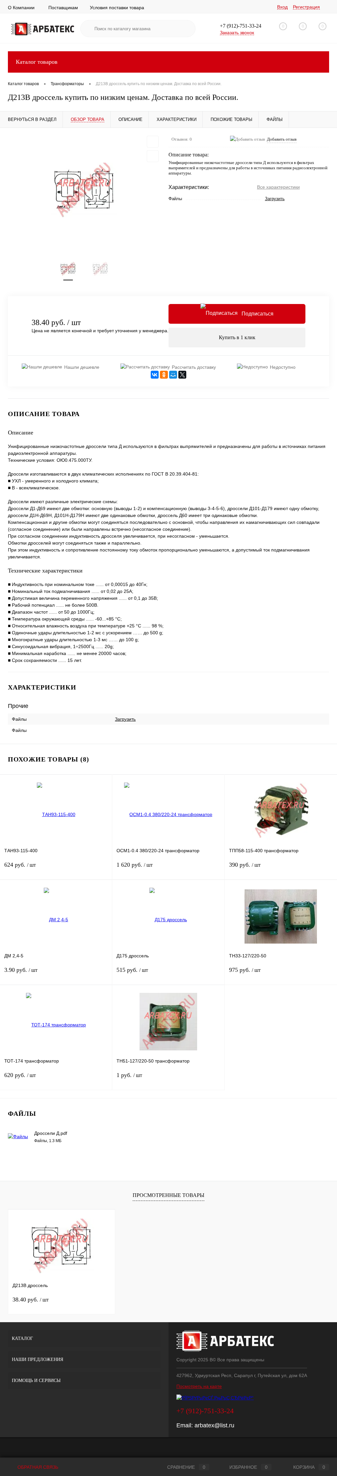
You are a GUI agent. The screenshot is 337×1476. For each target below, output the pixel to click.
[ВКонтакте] (155, 375)
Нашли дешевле (81, 367)
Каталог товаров (37, 62)
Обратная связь (37, 1467)
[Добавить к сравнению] (153, 156)
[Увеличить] (84, 190)
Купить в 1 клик (237, 337)
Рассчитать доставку (194, 367)
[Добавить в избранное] (153, 142)
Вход (282, 7)
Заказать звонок (237, 32)
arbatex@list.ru (214, 1425)
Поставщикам (63, 7)
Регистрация (306, 7)
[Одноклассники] (164, 375)
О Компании (21, 7)
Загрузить (275, 198)
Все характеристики (278, 187)
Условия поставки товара (117, 7)
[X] (182, 375)
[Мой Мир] (173, 375)
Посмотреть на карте (199, 1386)
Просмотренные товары (168, 1195)
